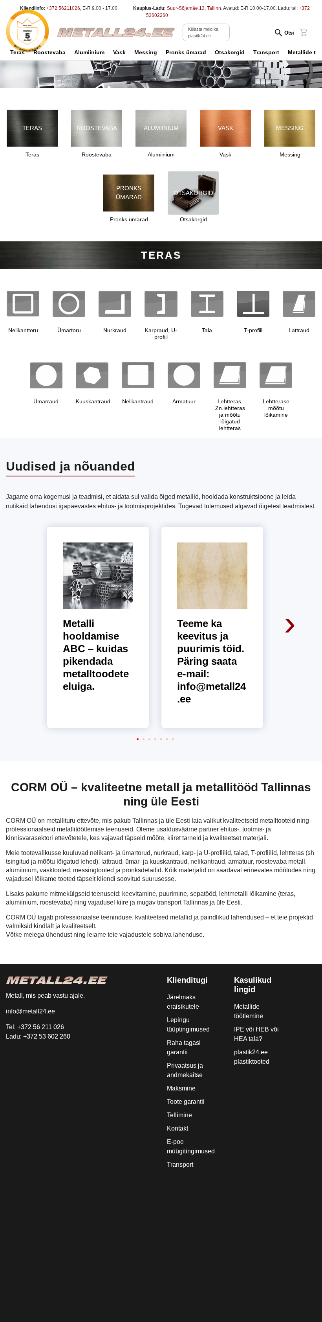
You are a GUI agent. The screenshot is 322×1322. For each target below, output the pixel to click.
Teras (17, 52)
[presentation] (290, 570)
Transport (266, 52)
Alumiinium (89, 52)
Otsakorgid (230, 52)
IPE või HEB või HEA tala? (256, 1034)
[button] (138, 739)
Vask (119, 52)
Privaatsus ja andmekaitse (185, 1070)
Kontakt (177, 1128)
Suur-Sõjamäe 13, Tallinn (194, 8)
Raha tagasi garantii (184, 1047)
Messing (145, 52)
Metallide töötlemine (248, 1011)
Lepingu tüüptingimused (188, 1025)
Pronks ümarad (186, 52)
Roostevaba (49, 52)
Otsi (289, 33)
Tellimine (179, 1115)
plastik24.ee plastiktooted (251, 1057)
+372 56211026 (63, 8)
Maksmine (181, 1088)
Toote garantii (186, 1101)
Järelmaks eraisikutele (183, 1002)
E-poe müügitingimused (191, 1146)
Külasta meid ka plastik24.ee (203, 32)
